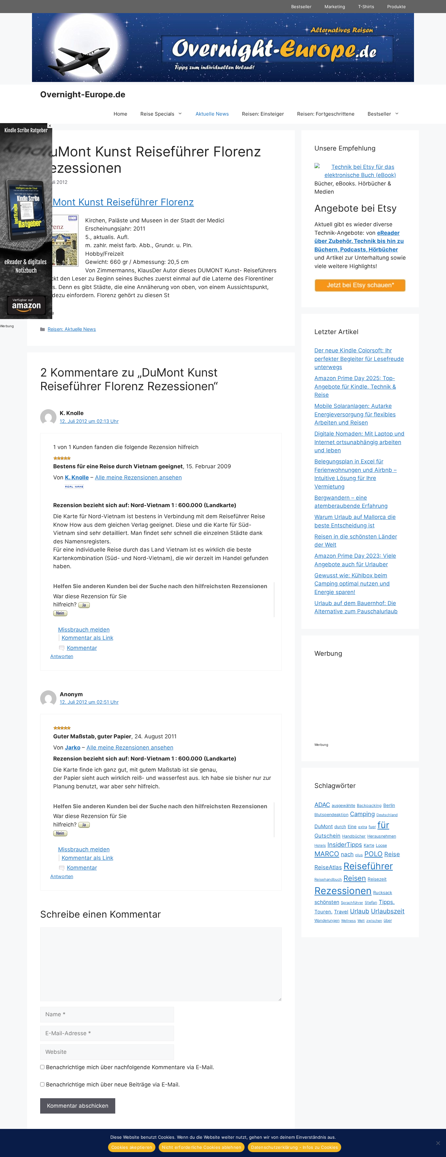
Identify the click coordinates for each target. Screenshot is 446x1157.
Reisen (354, 878)
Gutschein (327, 835)
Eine (352, 826)
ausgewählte (343, 805)
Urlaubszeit (388, 911)
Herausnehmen (381, 836)
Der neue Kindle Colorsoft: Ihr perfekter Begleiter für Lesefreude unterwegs (359, 358)
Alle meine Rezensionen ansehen (138, 477)
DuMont (323, 826)
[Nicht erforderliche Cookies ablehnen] (438, 1143)
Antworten (61, 656)
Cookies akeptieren (131, 1147)
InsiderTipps (344, 844)
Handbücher (354, 836)
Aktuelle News (212, 114)
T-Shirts (366, 6)
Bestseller (301, 6)
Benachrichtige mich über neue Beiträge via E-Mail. (113, 1084)
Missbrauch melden (84, 629)
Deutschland (387, 814)
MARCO (326, 854)
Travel (341, 912)
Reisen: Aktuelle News (72, 329)
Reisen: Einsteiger (263, 114)
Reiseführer (368, 866)
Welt (361, 921)
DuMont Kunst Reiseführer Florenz (117, 202)
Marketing (335, 6)
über (388, 920)
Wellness (348, 921)
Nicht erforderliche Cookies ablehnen (201, 1147)
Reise (392, 854)
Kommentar (82, 648)
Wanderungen (327, 920)
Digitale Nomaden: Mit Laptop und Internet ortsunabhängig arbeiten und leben (359, 442)
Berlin (389, 805)
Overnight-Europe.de (82, 94)
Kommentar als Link (87, 638)
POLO (373, 854)
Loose (381, 845)
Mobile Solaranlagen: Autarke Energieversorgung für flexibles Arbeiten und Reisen (355, 414)
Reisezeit (377, 879)
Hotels (320, 845)
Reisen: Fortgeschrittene (326, 114)
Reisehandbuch (328, 879)
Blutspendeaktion (331, 814)
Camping (362, 813)
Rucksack (382, 892)
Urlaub (359, 911)
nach (347, 854)
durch (340, 826)
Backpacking (369, 805)
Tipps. (387, 902)
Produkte (396, 6)
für (383, 825)
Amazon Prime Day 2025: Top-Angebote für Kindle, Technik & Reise (355, 386)
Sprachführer (352, 902)
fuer (372, 826)
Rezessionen (343, 890)
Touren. (323, 912)
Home (120, 114)
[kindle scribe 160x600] (26, 317)
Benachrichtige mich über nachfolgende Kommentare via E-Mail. (130, 1067)
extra (362, 827)
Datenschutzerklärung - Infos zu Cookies (294, 1147)
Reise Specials (157, 114)
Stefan (371, 902)
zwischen (374, 921)
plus (359, 855)
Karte (369, 845)
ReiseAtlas (328, 867)
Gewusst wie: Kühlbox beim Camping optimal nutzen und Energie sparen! (352, 583)
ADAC (322, 804)
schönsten (326, 902)
